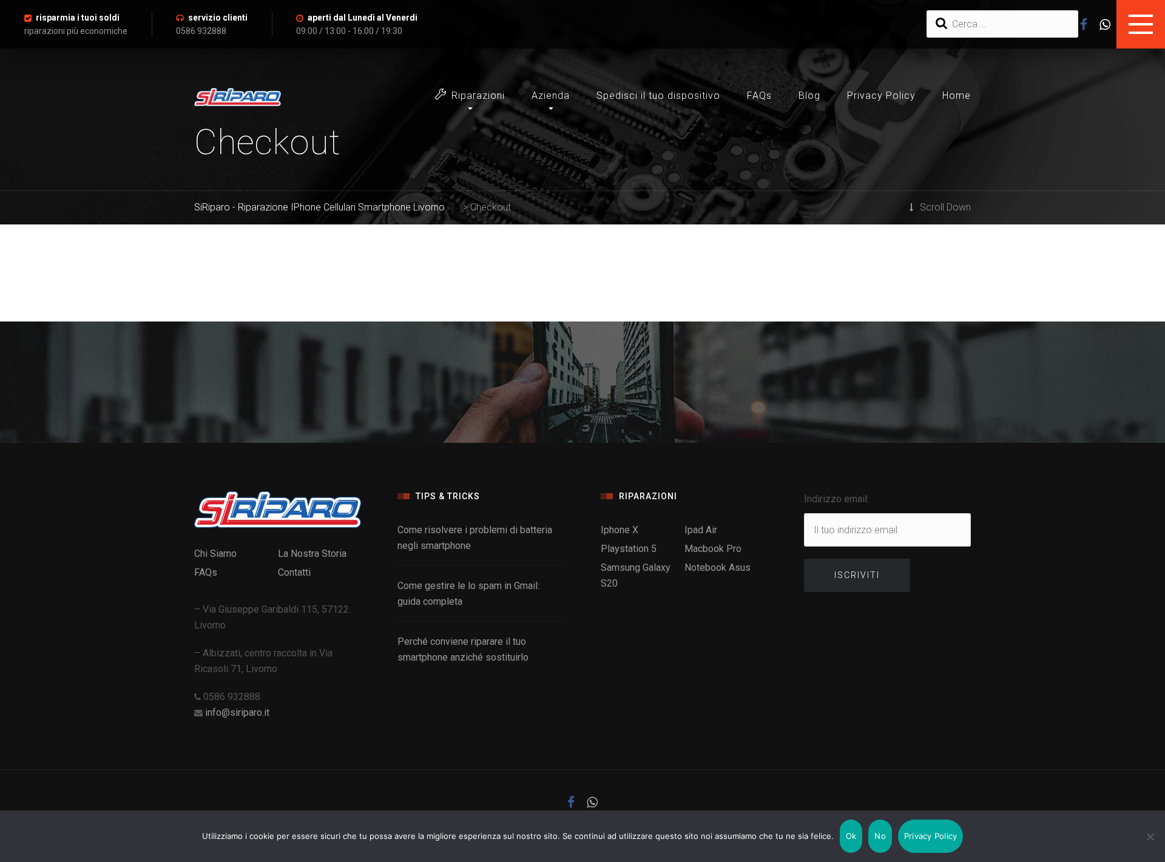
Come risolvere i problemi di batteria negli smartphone (474, 537)
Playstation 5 (629, 548)
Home (956, 95)
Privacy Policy (881, 95)
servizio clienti (218, 17)
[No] (1150, 836)
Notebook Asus (717, 567)
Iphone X (619, 530)
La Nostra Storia (312, 553)
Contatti (294, 572)
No (880, 836)
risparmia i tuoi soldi (78, 17)
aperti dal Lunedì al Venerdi (362, 17)
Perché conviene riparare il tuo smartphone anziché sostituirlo (462, 649)
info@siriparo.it (237, 712)
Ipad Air (700, 530)
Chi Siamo (215, 553)
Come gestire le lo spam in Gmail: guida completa (468, 593)
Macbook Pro (712, 548)
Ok (851, 836)
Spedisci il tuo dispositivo (658, 95)
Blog (809, 95)
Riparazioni (478, 95)
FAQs (759, 95)
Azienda (551, 95)
